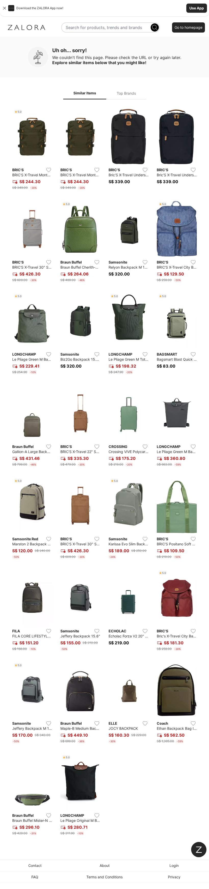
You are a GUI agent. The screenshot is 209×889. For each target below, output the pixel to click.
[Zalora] (26, 27)
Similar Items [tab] (84, 93)
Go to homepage (188, 27)
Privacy (174, 877)
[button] (104, 8)
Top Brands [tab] (126, 93)
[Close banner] (4, 8)
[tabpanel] (104, 472)
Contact (35, 865)
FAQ (34, 877)
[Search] (155, 27)
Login (174, 865)
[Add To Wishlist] (48, 169)
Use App (196, 8)
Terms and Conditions (104, 877)
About (105, 865)
